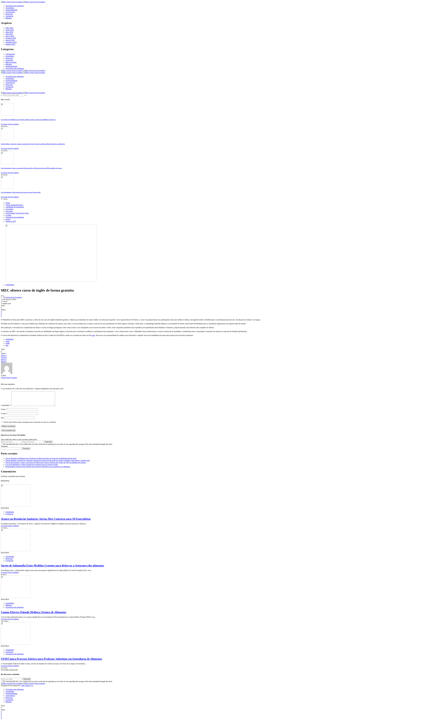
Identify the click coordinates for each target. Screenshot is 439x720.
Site (2, 418)
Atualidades (9, 8)
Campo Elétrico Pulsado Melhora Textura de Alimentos (33, 612)
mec (6, 345)
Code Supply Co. (27, 685)
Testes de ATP (10, 221)
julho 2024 (9, 28)
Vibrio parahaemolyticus (14, 205)
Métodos (8, 18)
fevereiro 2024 (10, 38)
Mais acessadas (10, 62)
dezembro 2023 (11, 42)
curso (7, 341)
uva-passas (9, 209)
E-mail (4, 414)
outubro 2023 (10, 44)
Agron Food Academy (9, 378)
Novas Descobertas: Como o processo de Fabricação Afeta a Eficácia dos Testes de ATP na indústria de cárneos (31, 168)
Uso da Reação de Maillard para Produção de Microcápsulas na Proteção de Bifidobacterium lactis (28, 119)
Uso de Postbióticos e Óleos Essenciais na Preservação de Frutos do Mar (21, 192)
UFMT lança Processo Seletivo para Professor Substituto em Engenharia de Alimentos (51, 658)
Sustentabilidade (11, 10)
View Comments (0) (8, 430)
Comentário (6, 405)
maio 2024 (9, 32)
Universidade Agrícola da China (17, 213)
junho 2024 (9, 30)
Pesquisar (4, 446)
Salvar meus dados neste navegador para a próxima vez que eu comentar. (30, 422)
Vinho (7, 203)
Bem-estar (9, 14)
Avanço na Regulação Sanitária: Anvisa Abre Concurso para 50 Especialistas (46, 518)
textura (7, 219)
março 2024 (9, 36)
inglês (7, 343)
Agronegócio (10, 12)
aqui (93, 335)
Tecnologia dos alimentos (14, 6)
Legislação (9, 16)
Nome (4, 409)
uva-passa (9, 211)
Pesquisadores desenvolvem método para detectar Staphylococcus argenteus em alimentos (37, 467)
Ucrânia (8, 215)
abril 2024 (9, 34)
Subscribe (48, 442)
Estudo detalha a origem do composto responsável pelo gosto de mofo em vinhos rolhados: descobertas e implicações (33, 144)
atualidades (9, 339)
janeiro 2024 (10, 40)
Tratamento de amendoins (14, 217)
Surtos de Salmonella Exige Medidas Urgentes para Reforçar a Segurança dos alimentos (52, 565)
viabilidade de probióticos (14, 207)
